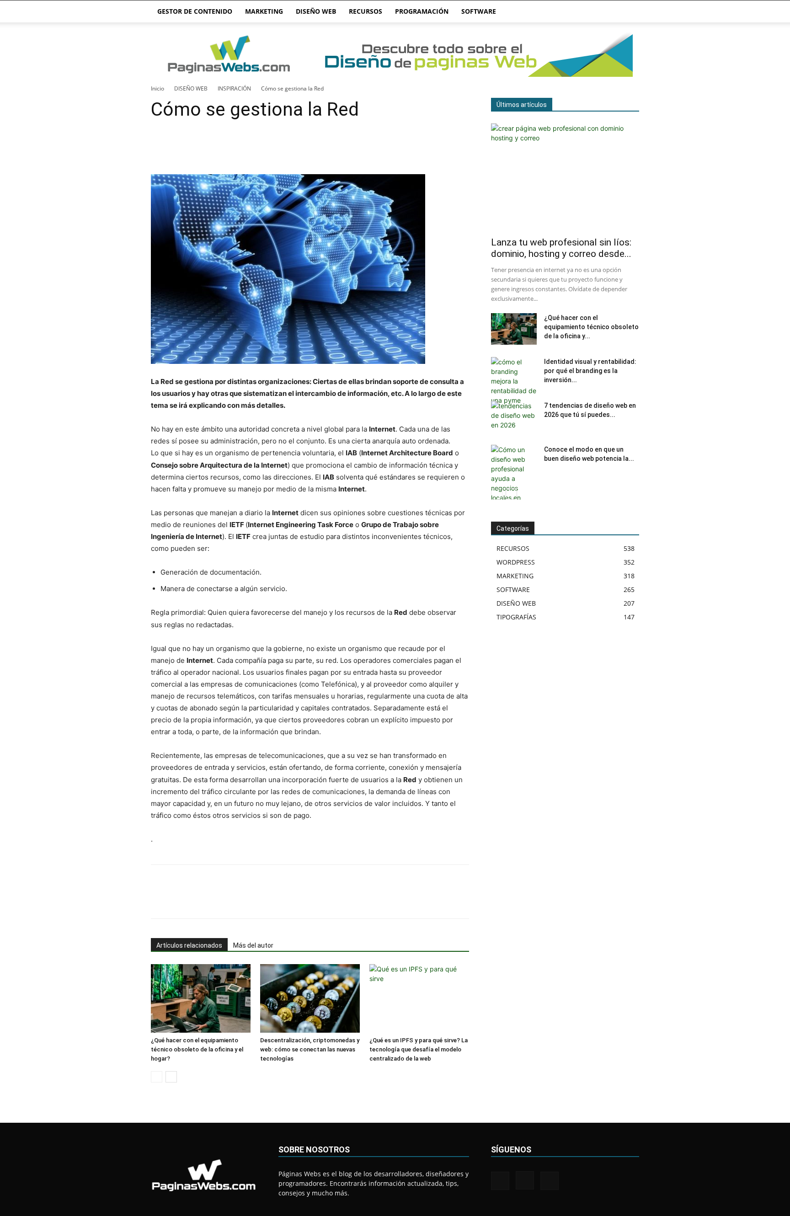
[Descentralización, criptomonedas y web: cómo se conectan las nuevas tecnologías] (310, 998)
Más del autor (253, 945)
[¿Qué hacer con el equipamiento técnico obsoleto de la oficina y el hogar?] (201, 998)
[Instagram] (525, 1180)
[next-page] (171, 1077)
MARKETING (264, 11)
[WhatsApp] (223, 148)
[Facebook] (160, 148)
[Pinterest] (202, 148)
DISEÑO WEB (316, 11)
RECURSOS (365, 11)
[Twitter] (181, 148)
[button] (628, 12)
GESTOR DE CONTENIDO (194, 11)
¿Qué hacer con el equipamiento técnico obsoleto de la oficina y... (591, 327)
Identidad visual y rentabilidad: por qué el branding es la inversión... (590, 371)
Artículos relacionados (189, 945)
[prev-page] (156, 1077)
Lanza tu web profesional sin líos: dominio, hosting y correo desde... (561, 248)
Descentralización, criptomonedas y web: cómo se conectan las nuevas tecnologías (309, 1049)
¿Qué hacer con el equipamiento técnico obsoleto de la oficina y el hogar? (197, 1049)
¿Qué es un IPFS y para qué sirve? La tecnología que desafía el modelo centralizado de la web (418, 1049)
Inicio (157, 88)
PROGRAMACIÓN (421, 11)
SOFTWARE (478, 11)
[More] (244, 148)
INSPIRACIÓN (234, 88)
